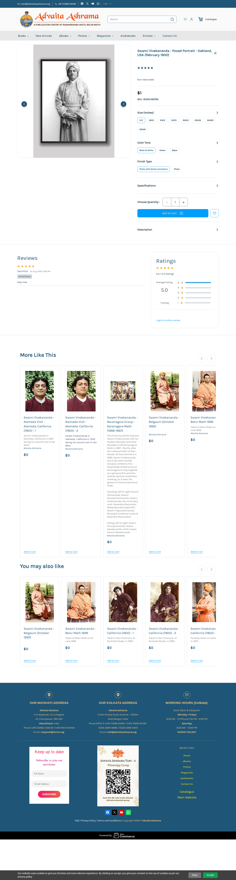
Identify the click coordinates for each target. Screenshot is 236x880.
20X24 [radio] (198, 120)
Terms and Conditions (109, 820)
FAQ (77, 820)
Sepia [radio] (174, 150)
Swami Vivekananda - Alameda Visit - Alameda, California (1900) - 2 (80, 424)
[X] (114, 812)
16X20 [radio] (185, 120)
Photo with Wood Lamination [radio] (153, 169)
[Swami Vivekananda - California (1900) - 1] (123, 602)
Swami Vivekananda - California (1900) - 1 (122, 631)
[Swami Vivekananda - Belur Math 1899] (206, 391)
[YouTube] (121, 812)
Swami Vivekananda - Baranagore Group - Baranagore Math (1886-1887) (122, 424)
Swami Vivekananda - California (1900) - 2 (164, 631)
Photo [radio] (177, 169)
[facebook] (82, 4)
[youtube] (93, 4)
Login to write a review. (168, 320)
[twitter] (87, 4)
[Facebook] (107, 812)
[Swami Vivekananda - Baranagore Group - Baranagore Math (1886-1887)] (123, 391)
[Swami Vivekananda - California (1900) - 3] (206, 602)
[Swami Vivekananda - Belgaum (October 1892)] (165, 391)
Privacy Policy (88, 820)
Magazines (187, 772)
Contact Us (187, 784)
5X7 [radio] (141, 120)
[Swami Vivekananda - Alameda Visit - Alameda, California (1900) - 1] (39, 391)
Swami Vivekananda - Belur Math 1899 (206, 420)
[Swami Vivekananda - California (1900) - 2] (165, 602)
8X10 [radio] (151, 120)
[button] (185, 19)
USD (105, 4)
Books (186, 755)
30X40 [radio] (142, 129)
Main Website (186, 797)
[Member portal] (191, 19)
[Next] (123, 104)
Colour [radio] (162, 150)
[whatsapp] (98, 4)
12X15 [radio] (174, 120)
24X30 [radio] (210, 120)
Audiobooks (186, 778)
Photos (187, 766)
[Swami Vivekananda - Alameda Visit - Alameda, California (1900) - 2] (81, 391)
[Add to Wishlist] (214, 213)
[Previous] (24, 104)
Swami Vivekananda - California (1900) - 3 (206, 631)
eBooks (187, 761)
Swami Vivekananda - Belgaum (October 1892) (164, 422)
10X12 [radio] (162, 120)
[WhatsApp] (128, 812)
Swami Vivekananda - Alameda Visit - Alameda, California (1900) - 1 (39, 424)
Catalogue (211, 19)
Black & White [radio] (146, 150)
